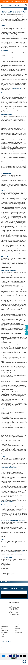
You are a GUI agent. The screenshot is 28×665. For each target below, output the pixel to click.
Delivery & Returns (4, 632)
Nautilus (2, 644)
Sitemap (2, 636)
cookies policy (20, 466)
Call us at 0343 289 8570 (14, 614)
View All (15, 647)
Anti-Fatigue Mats (18, 632)
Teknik (15, 644)
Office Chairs (17, 628)
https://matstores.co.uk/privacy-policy (8, 466)
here (23, 550)
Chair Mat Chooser (4, 630)
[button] (14, 662)
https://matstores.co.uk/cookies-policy (8, 467)
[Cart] (26, 5)
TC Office (16, 645)
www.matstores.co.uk (17, 88)
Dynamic (2, 645)
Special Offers (17, 624)
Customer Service (4, 626)
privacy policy (17, 464)
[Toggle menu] (2, 5)
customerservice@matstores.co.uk (7, 34)
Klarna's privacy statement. (19, 554)
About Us (3, 624)
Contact (2, 634)
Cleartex (2, 647)
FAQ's (2, 628)
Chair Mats (17, 626)
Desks (16, 630)
